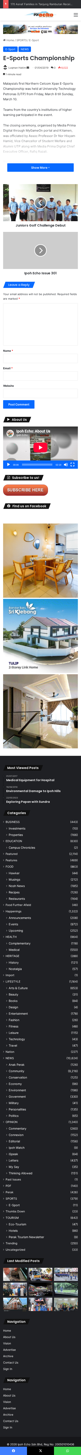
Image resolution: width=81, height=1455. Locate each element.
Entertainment (18, 1013)
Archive (8, 1356)
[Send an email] (28, 67)
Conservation (18, 1077)
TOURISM (12, 1217)
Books (13, 1001)
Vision (7, 1343)
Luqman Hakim (17, 67)
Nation (10, 1051)
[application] (40, 448)
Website (8, 385)
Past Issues (13, 1179)
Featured (11, 853)
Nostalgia (15, 969)
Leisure (13, 1032)
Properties (16, 835)
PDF (8, 1185)
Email (8, 368)
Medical (14, 949)
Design (13, 1007)
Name (8, 350)
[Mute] (66, 465)
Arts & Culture (18, 988)
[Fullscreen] (72, 465)
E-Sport (34, 40)
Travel (13, 1045)
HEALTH (11, 936)
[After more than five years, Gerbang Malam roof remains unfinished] (41, 1289)
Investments (17, 828)
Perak (9, 1192)
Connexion (16, 1135)
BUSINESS (13, 822)
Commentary (17, 1128)
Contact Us (10, 1362)
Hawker (14, 873)
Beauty (13, 994)
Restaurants (17, 898)
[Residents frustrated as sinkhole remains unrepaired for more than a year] (15, 1274)
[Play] (8, 465)
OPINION (11, 1122)
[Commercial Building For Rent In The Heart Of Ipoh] (15, 1304)
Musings (14, 879)
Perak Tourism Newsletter (26, 1237)
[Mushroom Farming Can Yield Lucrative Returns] (66, 1304)
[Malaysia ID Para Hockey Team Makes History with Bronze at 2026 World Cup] (41, 1304)
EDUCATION (14, 841)
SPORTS (21, 40)
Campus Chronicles (22, 847)
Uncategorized (15, 1249)
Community (16, 1071)
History (14, 962)
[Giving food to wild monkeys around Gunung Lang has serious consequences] (66, 1289)
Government (17, 1096)
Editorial (14, 1141)
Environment (17, 1090)
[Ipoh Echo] (40, 14)
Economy (15, 1084)
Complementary (20, 943)
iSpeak (13, 1154)
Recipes (14, 892)
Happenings (13, 911)
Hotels (13, 1230)
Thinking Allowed (20, 1173)
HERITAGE (12, 956)
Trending (11, 1243)
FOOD (10, 866)
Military (14, 1103)
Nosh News (17, 886)
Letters (13, 1160)
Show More (39, 167)
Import (10, 975)
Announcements (20, 918)
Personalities (17, 1109)
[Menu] (76, 16)
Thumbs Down (15, 1211)
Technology (17, 1039)
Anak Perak (17, 1064)
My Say (14, 1167)
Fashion (14, 1020)
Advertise (9, 1349)
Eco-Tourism (17, 1224)
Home (10, 40)
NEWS (25, 49)
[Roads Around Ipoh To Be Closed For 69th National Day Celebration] (66, 1274)
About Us (9, 1337)
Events (13, 924)
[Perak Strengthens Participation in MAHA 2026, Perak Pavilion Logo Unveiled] (41, 1274)
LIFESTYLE (13, 981)
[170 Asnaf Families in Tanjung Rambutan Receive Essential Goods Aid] (15, 1289)
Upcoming (16, 930)
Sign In (7, 1369)
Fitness (13, 1026)
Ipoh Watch (17, 1147)
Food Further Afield (18, 905)
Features (11, 860)
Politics (13, 1115)
